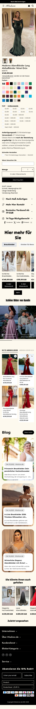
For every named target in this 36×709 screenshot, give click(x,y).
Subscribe (28, 675)
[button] (3, 5)
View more (28, 432)
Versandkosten (7, 76)
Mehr (18, 292)
